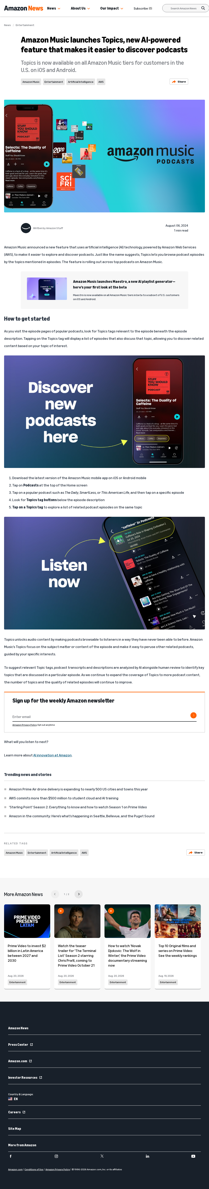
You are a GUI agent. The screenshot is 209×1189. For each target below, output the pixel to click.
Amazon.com (17, 1061)
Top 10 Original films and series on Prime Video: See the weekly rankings (177, 950)
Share (182, 81)
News (51, 8)
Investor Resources (22, 1077)
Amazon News (18, 1028)
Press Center (18, 1045)
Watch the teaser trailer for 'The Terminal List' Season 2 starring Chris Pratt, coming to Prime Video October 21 (77, 955)
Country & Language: (20, 1094)
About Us (78, 8)
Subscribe (141, 8)
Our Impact (109, 8)
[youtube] (196, 1156)
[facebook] (13, 1156)
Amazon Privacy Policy (24, 724)
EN (16, 1099)
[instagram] (59, 1156)
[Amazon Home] (23, 8)
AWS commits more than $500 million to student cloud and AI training (63, 798)
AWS (101, 81)
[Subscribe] (193, 715)
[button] (59, 8)
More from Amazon (22, 1145)
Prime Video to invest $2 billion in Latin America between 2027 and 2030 (27, 953)
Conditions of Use (33, 1169)
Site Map (14, 1129)
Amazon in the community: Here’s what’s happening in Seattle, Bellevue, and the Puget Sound (82, 816)
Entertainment (25, 25)
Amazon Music (31, 81)
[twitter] (105, 1156)
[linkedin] (150, 1156)
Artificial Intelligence (80, 81)
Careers (14, 1112)
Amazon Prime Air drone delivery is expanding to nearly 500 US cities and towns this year (78, 789)
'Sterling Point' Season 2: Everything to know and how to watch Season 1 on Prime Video (78, 807)
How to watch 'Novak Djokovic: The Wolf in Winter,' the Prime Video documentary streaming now (127, 955)
